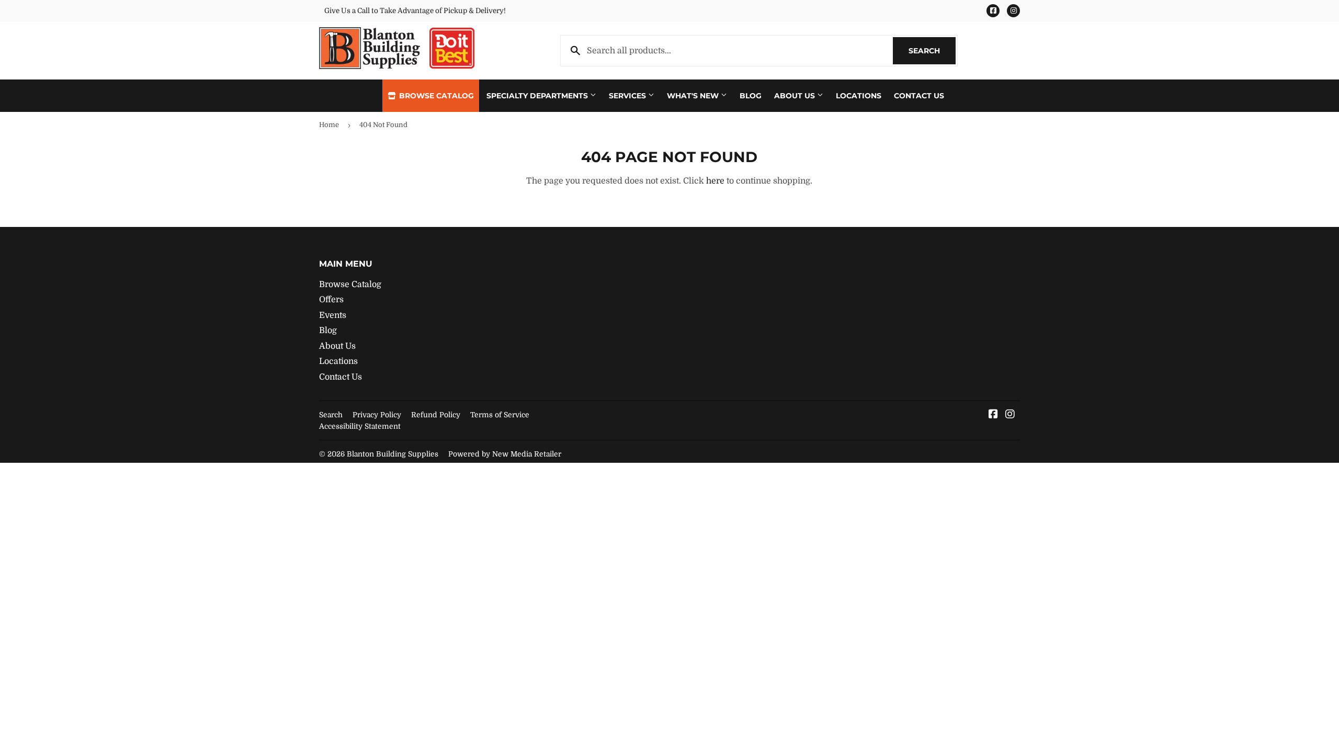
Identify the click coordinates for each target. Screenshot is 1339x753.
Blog (751, 96)
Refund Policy (435, 414)
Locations (858, 96)
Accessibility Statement (360, 426)
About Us (795, 96)
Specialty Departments (538, 96)
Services (628, 96)
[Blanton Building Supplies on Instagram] (1010, 415)
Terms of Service (499, 414)
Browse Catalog (435, 96)
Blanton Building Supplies (392, 454)
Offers (331, 299)
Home (329, 125)
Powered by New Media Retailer (504, 454)
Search (932, 50)
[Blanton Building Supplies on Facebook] (993, 415)
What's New (694, 96)
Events (332, 315)
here (715, 181)
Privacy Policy (377, 414)
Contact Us (919, 96)
